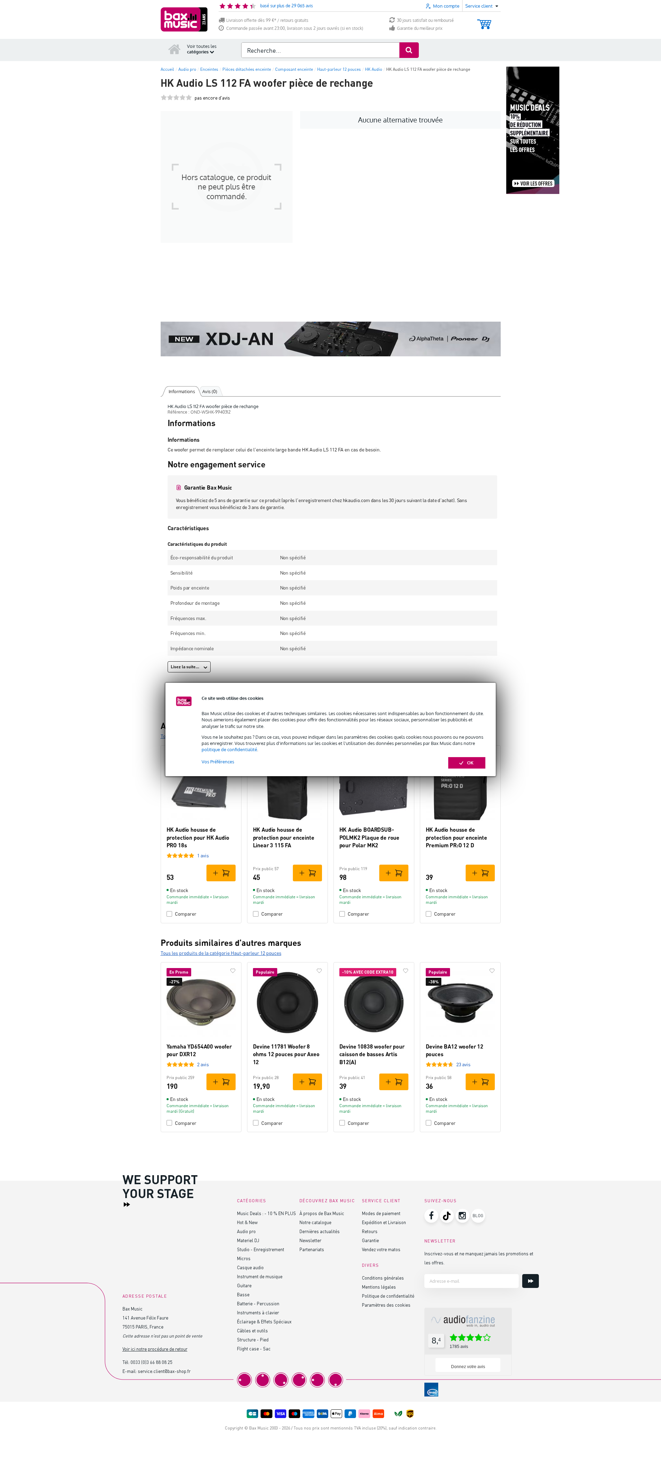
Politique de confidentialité (388, 1296)
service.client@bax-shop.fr (164, 1371)
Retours (370, 1231)
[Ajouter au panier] (221, 873)
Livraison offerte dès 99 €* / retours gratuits (267, 20)
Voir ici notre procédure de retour (154, 1349)
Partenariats (311, 1249)
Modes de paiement (381, 1213)
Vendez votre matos (381, 1249)
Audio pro (246, 1231)
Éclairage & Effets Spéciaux (264, 1321)
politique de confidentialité (229, 749)
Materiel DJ (248, 1240)
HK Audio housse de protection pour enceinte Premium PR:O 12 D (456, 837)
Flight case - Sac (254, 1348)
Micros (244, 1258)
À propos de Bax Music (321, 1213)
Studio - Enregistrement (260, 1249)
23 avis (463, 1064)
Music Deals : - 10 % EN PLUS (266, 1213)
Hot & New (247, 1222)
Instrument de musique (259, 1276)
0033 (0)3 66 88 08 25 (151, 1362)
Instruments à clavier (258, 1312)
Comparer (185, 914)
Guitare (244, 1285)
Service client (381, 1200)
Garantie (370, 1240)
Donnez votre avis (468, 1366)
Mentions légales (379, 1287)
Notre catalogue (315, 1222)
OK (470, 762)
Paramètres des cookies (386, 1305)
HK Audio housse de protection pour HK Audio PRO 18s (198, 837)
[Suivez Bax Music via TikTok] (447, 1216)
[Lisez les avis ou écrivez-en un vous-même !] (176, 97)
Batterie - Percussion (258, 1303)
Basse (243, 1294)
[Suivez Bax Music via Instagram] (462, 1216)
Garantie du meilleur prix (419, 28)
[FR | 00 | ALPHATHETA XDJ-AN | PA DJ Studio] (331, 339)
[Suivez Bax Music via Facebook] (431, 1216)
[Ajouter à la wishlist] (233, 971)
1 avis (203, 855)
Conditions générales (383, 1278)
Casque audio (250, 1267)
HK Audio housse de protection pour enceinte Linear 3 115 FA (283, 837)
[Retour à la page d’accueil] (174, 49)
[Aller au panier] (484, 21)
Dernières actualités (319, 1231)
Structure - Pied (253, 1339)
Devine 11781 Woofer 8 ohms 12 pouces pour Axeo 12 (286, 1054)
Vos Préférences (218, 761)
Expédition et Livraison (384, 1222)
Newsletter (310, 1240)
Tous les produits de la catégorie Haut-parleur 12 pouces (221, 953)
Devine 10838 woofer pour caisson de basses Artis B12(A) (372, 1054)
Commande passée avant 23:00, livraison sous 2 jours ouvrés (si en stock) (294, 28)
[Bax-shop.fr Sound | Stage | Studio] (184, 19)
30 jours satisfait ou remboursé (425, 20)
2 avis (203, 1064)
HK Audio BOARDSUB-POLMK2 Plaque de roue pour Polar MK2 (369, 837)
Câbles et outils (252, 1330)
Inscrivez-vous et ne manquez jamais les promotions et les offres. (478, 1257)
